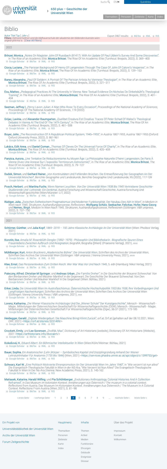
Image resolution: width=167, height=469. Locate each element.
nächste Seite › (122, 397)
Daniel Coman (40, 146)
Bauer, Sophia (12, 352)
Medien (84, 439)
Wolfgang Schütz (96, 204)
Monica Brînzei (57, 58)
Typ (18, 35)
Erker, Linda (11, 288)
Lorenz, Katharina (15, 303)
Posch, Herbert (13, 186)
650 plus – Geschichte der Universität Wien (69, 11)
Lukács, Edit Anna (15, 146)
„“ (91, 55)
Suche (104, 2)
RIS (157, 36)
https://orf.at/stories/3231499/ (42, 321)
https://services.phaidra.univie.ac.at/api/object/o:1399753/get (119, 355)
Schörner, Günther (15, 227)
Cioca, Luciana (13, 67)
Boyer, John (11, 134)
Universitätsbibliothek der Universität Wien (27, 428)
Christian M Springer (37, 273)
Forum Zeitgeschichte (15, 441)
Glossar (85, 461)
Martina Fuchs (37, 186)
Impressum (119, 430)
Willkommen (120, 439)
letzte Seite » (140, 397)
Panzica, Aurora (13, 158)
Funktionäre (87, 443)
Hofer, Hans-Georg (145, 204)
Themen (85, 430)
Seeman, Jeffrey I (15, 107)
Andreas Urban (65, 273)
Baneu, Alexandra (14, 79)
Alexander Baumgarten (41, 119)
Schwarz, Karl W (14, 364)
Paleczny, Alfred (14, 273)
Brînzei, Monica (13, 55)
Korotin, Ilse (11, 239)
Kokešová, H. (12, 343)
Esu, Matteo (11, 91)
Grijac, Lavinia (12, 119)
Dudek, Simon (12, 174)
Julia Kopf (38, 227)
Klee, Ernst (10, 264)
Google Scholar (16, 61)
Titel (13, 35)
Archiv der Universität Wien (18, 435)
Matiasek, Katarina (15, 379)
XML (148, 36)
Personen (126, 16)
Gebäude (85, 452)
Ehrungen (86, 448)
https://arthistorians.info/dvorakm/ (37, 333)
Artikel (84, 435)
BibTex (137, 36)
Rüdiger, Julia (12, 201)
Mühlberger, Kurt (14, 252)
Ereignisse (86, 457)
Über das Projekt (123, 422)
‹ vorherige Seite (42, 397)
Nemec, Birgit (22, 207)
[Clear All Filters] (33, 40)
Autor (7, 35)
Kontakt (118, 435)
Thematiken (111, 16)
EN (115, 1)
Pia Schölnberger (62, 379)
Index (160, 16)
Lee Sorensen (37, 330)
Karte (151, 16)
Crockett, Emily (13, 330)
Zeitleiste (139, 16)
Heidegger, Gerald (15, 318)
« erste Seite (23, 397)
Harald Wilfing (37, 379)
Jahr (24, 35)
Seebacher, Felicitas (120, 204)
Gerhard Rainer (36, 174)
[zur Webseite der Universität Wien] (19, 10)
